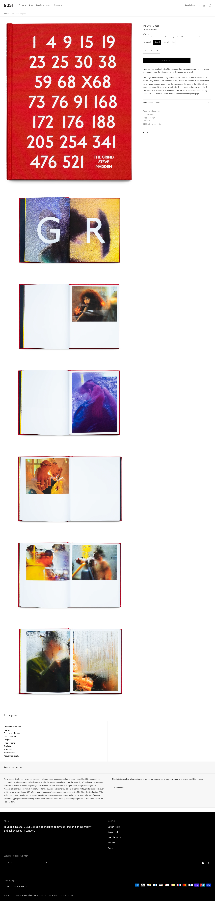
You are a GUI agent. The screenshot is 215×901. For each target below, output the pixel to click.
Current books (114, 827)
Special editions (114, 837)
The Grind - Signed (18, 14)
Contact (111, 848)
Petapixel (7, 740)
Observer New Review (12, 727)
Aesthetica (8, 746)
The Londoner (9, 753)
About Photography (11, 756)
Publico (7, 730)
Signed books (113, 832)
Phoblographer (9, 743)
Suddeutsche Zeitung (12, 733)
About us (111, 843)
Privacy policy (39, 895)
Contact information (68, 895)
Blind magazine (10, 736)
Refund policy (27, 895)
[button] (22, 5)
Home (6, 14)
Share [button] (147, 132)
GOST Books (14, 895)
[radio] (147, 42)
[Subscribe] (46, 863)
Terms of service (53, 895)
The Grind (8, 749)
